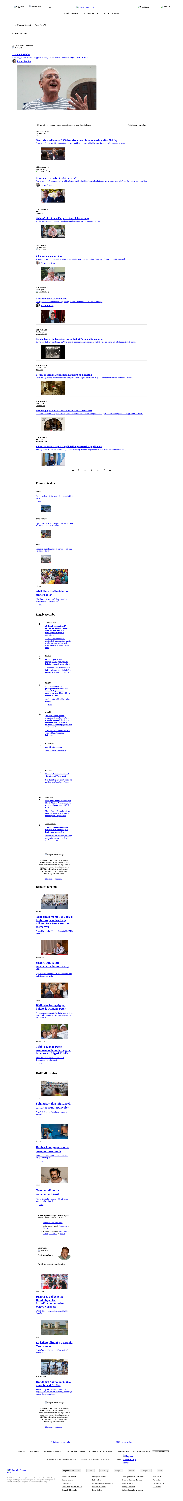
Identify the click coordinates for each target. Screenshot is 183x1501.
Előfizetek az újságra (124, 1442)
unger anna (49, 797)
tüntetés (38, 911)
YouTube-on (53, 1234)
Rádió (160, 1470)
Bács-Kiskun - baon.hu (69, 1477)
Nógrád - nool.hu (127, 1483)
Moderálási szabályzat (142, 1451)
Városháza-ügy (44, 292)
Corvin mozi (40, 406)
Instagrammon (64, 1231)
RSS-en (62, 1234)
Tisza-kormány (50, 622)
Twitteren (46, 1228)
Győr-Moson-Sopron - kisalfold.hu (102, 1483)
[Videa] (59, 1238)
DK (37, 135)
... (73, 470)
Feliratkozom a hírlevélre (137, 125)
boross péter (49, 743)
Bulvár (131, 1470)
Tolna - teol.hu (157, 1477)
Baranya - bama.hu (67, 1480)
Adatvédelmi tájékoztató (53, 1451)
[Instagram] (50, 1238)
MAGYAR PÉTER (91, 14)
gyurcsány (42, 249)
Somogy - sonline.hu (128, 1487)
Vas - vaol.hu (156, 1480)
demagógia (19, 47)
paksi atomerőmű (42, 1377)
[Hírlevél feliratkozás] (40, 1238)
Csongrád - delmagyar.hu (69, 1490)
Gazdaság (104, 1470)
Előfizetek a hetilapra (53, 879)
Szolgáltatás (146, 1470)
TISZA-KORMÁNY (111, 14)
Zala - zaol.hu (157, 1487)
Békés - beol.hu (66, 1483)
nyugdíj (48, 683)
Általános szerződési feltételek (101, 1451)
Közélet (90, 1470)
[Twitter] (54, 1238)
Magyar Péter (40, 1041)
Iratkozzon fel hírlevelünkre (52, 1223)
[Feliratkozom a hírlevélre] (35, 7)
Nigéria (38, 586)
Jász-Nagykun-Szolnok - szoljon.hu (133, 1477)
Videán (45, 1234)
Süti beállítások (160, 1451)
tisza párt (48, 770)
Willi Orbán (40, 1291)
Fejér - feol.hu (96, 1480)
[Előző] (68, 470)
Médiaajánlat (35, 1451)
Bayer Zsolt (42, 1248)
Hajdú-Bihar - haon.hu (99, 1487)
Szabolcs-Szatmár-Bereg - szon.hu (132, 1490)
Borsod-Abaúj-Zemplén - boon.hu (72, 1487)
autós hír (39, 544)
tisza (37, 1337)
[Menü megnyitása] (165, 7)
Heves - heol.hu (97, 1490)
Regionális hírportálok (71, 1470)
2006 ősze (39, 370)
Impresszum (21, 1451)
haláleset (48, 656)
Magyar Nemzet (24, 25)
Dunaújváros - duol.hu (99, 1477)
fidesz (38, 1000)
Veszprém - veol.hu (158, 1483)
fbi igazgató (44, 1250)
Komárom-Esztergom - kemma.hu (132, 1480)
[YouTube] (63, 1238)
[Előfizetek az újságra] (143, 7)
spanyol (38, 1098)
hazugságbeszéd (41, 334)
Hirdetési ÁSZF (123, 1451)
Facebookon (63, 1226)
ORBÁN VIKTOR (71, 14)
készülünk (39, 213)
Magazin (118, 1470)
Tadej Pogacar (41, 519)
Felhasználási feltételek (76, 1451)
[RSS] (68, 1238)
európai (38, 1141)
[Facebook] (45, 1238)
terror (38, 1185)
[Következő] (115, 470)
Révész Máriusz (41, 441)
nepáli (38, 492)
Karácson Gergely (45, 171)
